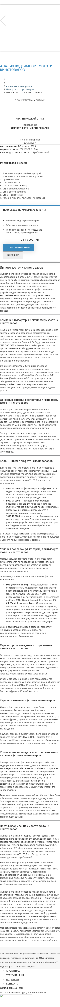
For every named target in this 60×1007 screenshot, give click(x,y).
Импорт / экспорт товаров (20, 89)
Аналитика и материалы (19, 86)
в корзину (13, 255)
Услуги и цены (15, 975)
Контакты (12, 983)
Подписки (12, 979)
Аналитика (13, 970)
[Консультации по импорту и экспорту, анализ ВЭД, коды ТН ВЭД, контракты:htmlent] (7, 83)
